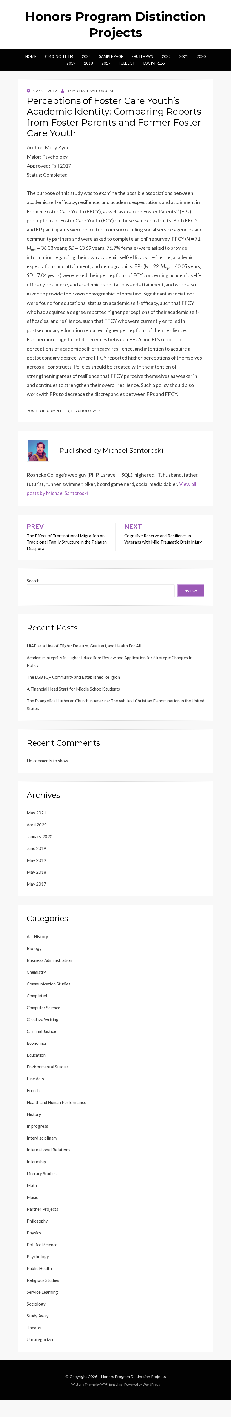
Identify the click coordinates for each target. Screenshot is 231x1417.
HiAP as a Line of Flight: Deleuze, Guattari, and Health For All (84, 645)
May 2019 (36, 860)
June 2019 (36, 848)
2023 (86, 56)
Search (33, 580)
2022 (166, 56)
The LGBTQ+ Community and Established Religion (73, 677)
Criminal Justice (41, 1031)
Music (32, 1197)
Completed (58, 411)
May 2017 (36, 883)
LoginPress (154, 63)
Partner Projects (42, 1209)
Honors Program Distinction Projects (133, 1376)
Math (32, 1185)
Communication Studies (48, 983)
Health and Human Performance (56, 1102)
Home (30, 56)
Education (36, 1054)
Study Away (38, 1315)
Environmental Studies (48, 1066)
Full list (127, 63)
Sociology (36, 1303)
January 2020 (39, 836)
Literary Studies (42, 1173)
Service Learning (42, 1292)
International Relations (48, 1149)
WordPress (151, 1384)
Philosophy (37, 1220)
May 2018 (36, 872)
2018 (88, 63)
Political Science (42, 1244)
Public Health (39, 1268)
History (34, 1114)
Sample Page (111, 56)
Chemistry (36, 971)
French (33, 1090)
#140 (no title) (59, 56)
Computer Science (43, 1007)
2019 (70, 63)
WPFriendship (111, 1384)
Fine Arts (35, 1078)
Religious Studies (43, 1280)
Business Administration (49, 960)
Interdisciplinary (42, 1137)
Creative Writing (43, 1019)
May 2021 (36, 812)
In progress (37, 1126)
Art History (37, 936)
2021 (183, 56)
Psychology (83, 411)
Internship (36, 1161)
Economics (37, 1043)
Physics (34, 1232)
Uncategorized (40, 1339)
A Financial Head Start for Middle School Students (73, 688)
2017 (105, 63)
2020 (201, 56)
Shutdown (142, 56)
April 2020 (37, 824)
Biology (34, 948)
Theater (34, 1327)
